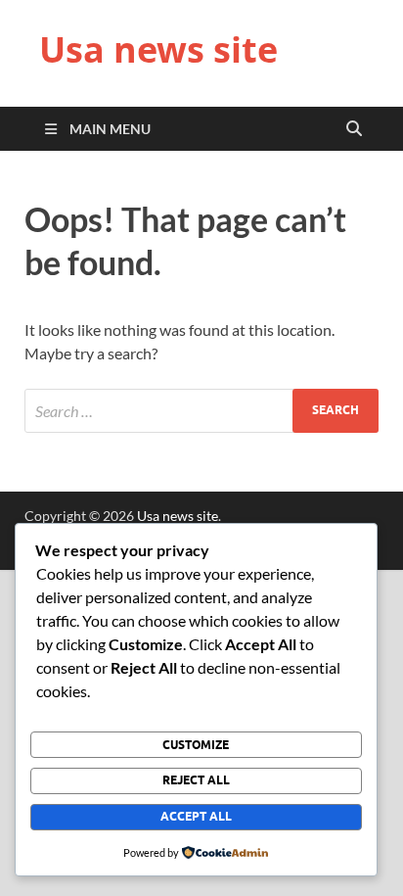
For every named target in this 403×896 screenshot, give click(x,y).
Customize (195, 744)
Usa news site (158, 49)
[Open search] (354, 129)
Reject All (196, 780)
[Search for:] (201, 411)
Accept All (196, 816)
